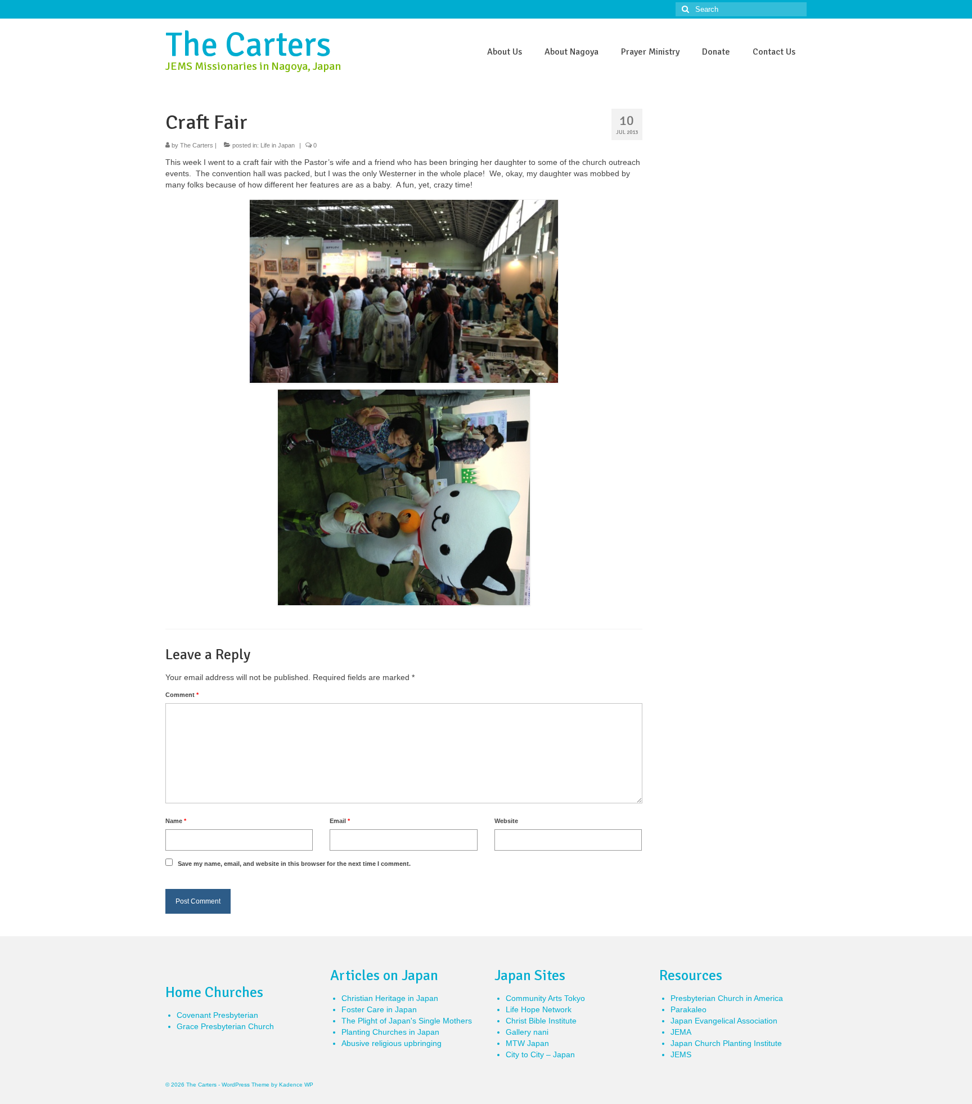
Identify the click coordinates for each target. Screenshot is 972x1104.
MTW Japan (527, 1043)
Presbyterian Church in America (726, 998)
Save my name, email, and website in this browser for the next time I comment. (294, 863)
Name (175, 820)
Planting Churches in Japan (390, 1031)
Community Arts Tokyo (545, 998)
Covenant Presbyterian (217, 1015)
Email (340, 820)
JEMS (680, 1054)
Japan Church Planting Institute (726, 1043)
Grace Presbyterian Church (225, 1026)
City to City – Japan (540, 1054)
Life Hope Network (539, 1009)
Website (506, 820)
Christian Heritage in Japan (389, 998)
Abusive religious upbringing (391, 1043)
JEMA (680, 1031)
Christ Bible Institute (541, 1020)
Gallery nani (527, 1031)
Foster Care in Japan (379, 1009)
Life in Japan (277, 145)
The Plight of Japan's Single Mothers (406, 1020)
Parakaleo (688, 1009)
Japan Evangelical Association (723, 1020)
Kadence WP (296, 1084)
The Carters (248, 45)
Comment (182, 694)
